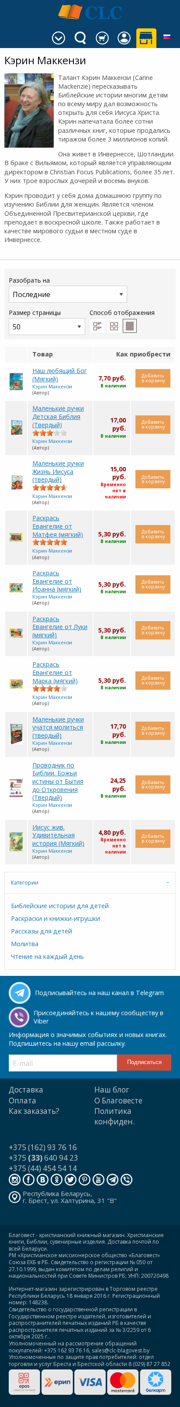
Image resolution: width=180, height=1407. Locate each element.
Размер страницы (35, 312)
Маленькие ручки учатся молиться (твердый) (58, 727)
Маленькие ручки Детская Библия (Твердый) (58, 416)
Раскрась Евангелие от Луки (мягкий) (59, 627)
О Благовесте (118, 1101)
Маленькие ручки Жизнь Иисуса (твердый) (58, 471)
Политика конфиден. (114, 1116)
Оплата (22, 1101)
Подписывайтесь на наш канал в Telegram (99, 993)
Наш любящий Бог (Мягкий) (59, 374)
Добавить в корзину (153, 378)
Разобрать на (29, 280)
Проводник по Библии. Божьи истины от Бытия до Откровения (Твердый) (57, 781)
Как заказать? (34, 1111)
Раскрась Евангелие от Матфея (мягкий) (57, 526)
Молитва (24, 944)
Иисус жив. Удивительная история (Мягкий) (58, 835)
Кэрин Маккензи (52, 386)
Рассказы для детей (41, 931)
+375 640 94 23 (43, 1158)
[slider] (49, 432)
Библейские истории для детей (60, 906)
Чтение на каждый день (47, 956)
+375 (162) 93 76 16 (43, 1147)
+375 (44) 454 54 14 (43, 1168)
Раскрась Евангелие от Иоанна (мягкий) (56, 581)
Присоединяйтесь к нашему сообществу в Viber (98, 1017)
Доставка (26, 1090)
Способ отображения (122, 312)
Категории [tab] (24, 882)
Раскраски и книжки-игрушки (55, 918)
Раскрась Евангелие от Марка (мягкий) (55, 672)
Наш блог (111, 1090)
